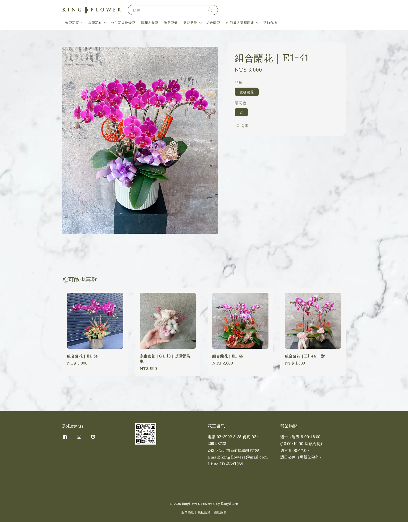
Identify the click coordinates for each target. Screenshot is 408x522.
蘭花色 (240, 102)
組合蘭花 (213, 22)
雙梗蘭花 (247, 91)
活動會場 (270, 22)
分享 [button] (244, 125)
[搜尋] (210, 9)
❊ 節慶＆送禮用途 (240, 22)
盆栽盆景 (190, 22)
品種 (238, 82)
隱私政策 (204, 512)
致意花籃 (171, 22)
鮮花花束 (72, 22)
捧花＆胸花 (149, 22)
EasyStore (229, 503)
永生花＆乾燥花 (123, 22)
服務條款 (187, 512)
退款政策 (220, 512)
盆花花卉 (95, 22)
